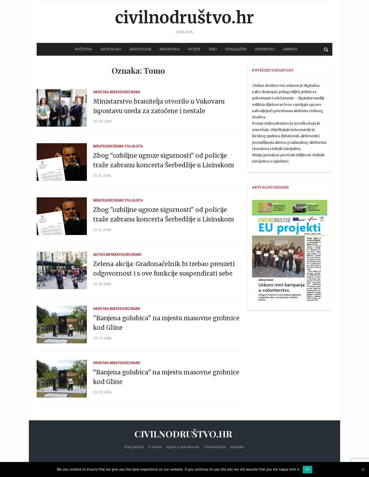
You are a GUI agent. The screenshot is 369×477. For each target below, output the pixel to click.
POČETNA (83, 49)
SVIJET (194, 49)
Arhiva (290, 49)
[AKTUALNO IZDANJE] (289, 253)
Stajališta (134, 146)
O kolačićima (215, 447)
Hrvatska (101, 92)
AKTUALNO (110, 49)
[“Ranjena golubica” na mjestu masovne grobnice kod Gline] (62, 378)
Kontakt (237, 447)
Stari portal (133, 447)
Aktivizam (101, 255)
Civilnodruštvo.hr (184, 18)
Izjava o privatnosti (182, 447)
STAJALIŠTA (236, 49)
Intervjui (265, 49)
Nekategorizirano (125, 92)
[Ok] (362, 469)
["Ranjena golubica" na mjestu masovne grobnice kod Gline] (62, 324)
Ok (307, 469)
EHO (213, 49)
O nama (154, 447)
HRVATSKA (169, 49)
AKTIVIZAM (140, 49)
